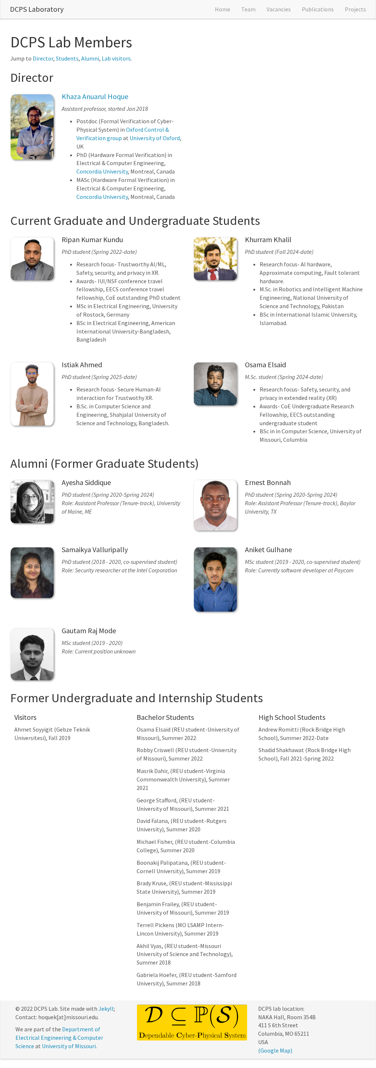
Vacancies (279, 9)
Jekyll (105, 1008)
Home (222, 9)
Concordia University (102, 171)
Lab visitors (116, 58)
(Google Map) (275, 1050)
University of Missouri (69, 1046)
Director (43, 58)
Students (67, 58)
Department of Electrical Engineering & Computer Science (59, 1037)
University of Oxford (155, 138)
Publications (318, 9)
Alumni (90, 58)
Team (248, 9)
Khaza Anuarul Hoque (95, 96)
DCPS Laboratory (37, 9)
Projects (355, 9)
